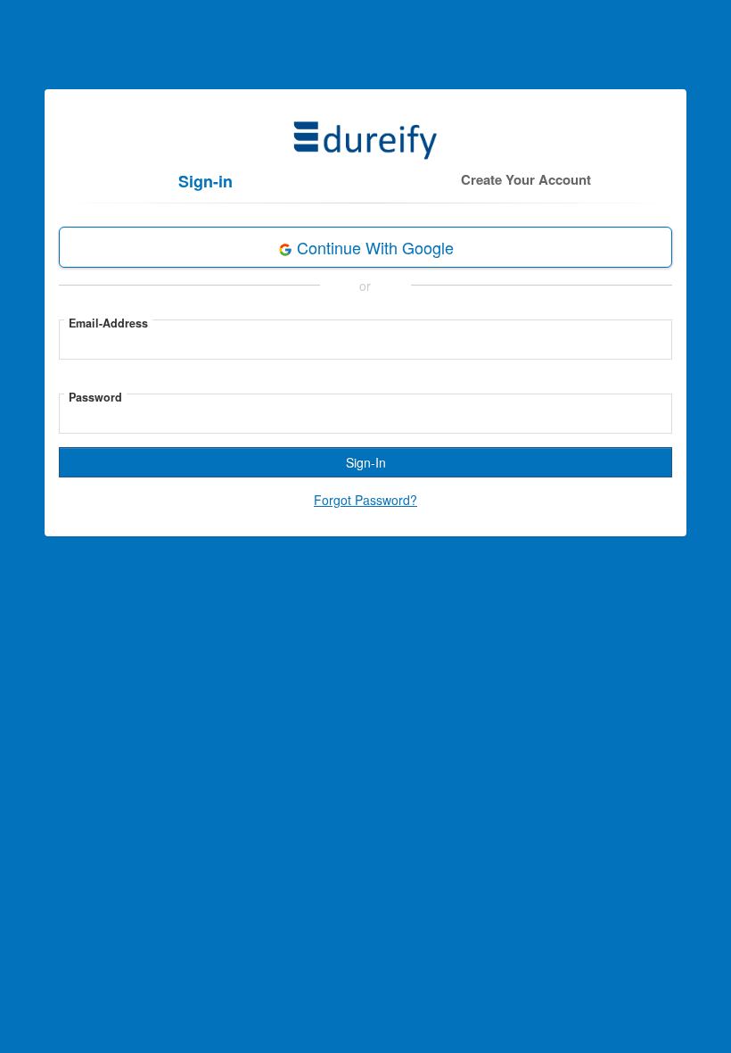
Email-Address (108, 323)
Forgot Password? (365, 500)
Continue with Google (373, 247)
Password (95, 397)
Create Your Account (526, 179)
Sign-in (205, 181)
